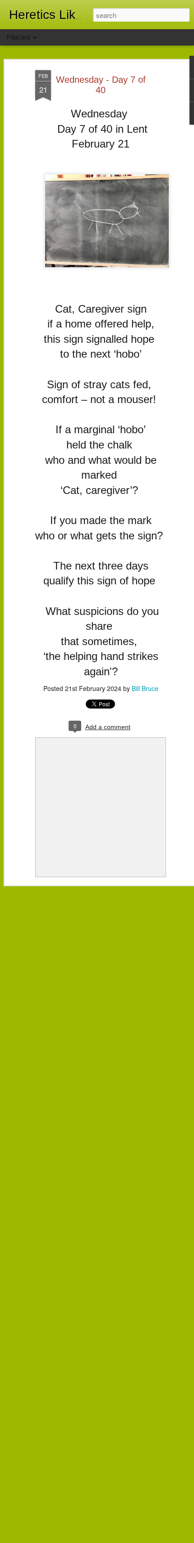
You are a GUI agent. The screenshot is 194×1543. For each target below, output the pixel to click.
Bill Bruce (145, 688)
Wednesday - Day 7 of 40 (101, 85)
